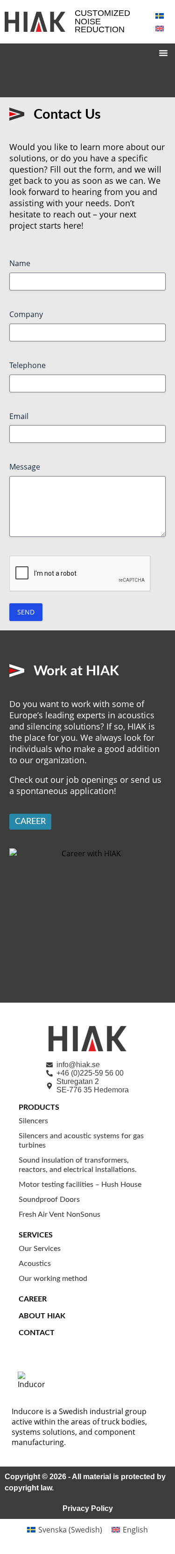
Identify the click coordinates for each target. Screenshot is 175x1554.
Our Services (40, 1248)
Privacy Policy (88, 1508)
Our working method (53, 1278)
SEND (26, 611)
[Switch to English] (159, 28)
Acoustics (35, 1263)
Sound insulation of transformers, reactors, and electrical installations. (78, 1164)
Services (36, 1235)
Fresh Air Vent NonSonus (59, 1214)
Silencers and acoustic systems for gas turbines (81, 1140)
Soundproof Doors (49, 1199)
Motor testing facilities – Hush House (80, 1184)
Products (39, 1107)
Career (33, 1299)
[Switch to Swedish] (159, 15)
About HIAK (42, 1316)
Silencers (33, 1121)
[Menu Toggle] (163, 53)
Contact (37, 1333)
